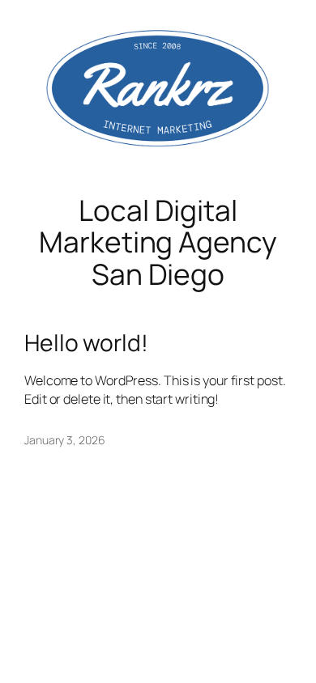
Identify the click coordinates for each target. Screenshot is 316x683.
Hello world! (86, 343)
